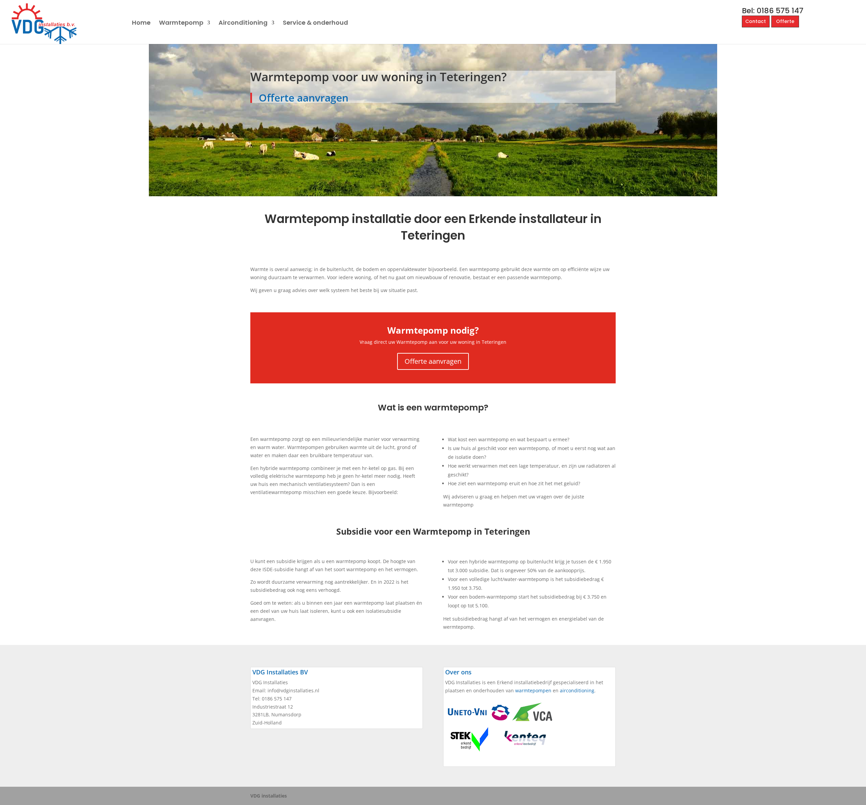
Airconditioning (243, 23)
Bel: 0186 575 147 (772, 10)
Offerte (785, 21)
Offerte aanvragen (303, 98)
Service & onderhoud (315, 23)
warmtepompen (533, 690)
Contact (755, 21)
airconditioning (577, 690)
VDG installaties (268, 795)
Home (141, 23)
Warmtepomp (181, 23)
